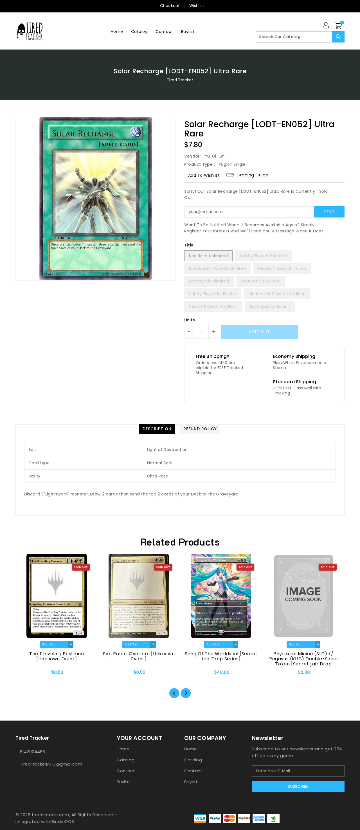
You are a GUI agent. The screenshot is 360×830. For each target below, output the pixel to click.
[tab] (157, 429)
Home (123, 749)
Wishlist (196, 5)
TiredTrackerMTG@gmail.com (51, 764)
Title (189, 245)
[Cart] (339, 25)
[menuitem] (117, 31)
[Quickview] (24, 674)
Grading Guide (253, 175)
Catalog (125, 760)
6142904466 (32, 752)
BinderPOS (62, 821)
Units (189, 320)
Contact (126, 771)
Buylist (123, 782)
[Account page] (326, 25)
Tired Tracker (180, 80)
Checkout (170, 5)
